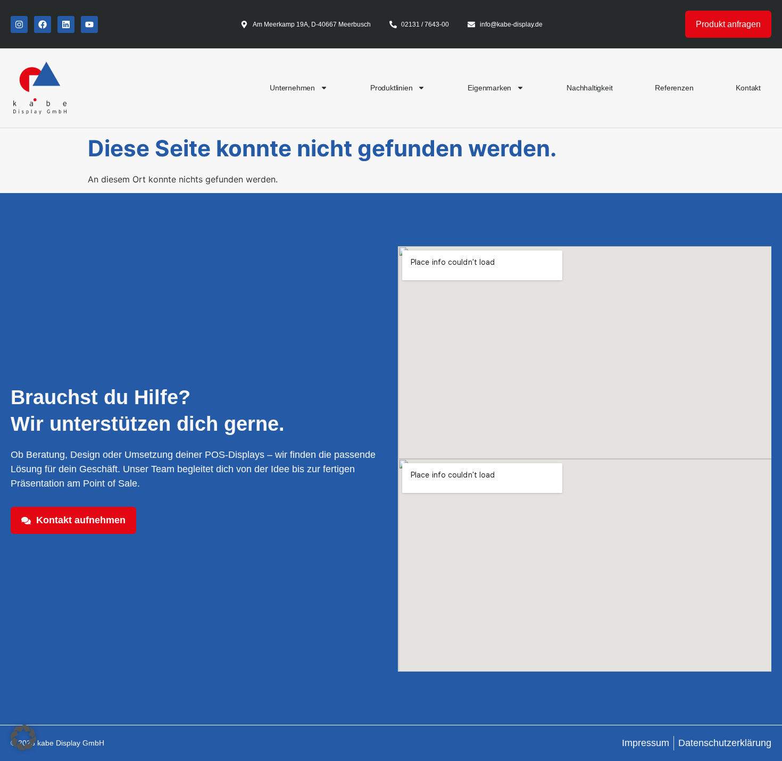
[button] (23, 737)
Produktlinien (391, 87)
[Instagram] (19, 24)
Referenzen (674, 87)
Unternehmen (292, 87)
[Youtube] (89, 24)
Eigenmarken (489, 87)
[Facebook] (42, 24)
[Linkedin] (65, 24)
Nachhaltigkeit (589, 87)
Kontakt (748, 87)
